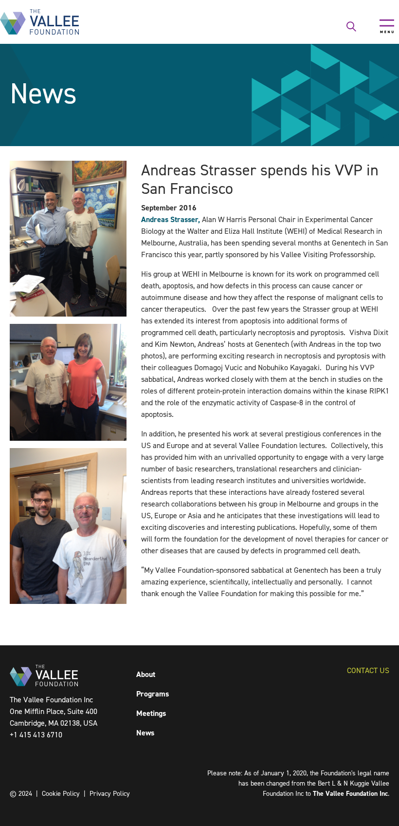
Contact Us (368, 670)
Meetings (151, 713)
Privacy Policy (110, 793)
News (145, 733)
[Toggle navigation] (387, 26)
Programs (152, 694)
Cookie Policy (61, 793)
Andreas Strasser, (170, 219)
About (145, 674)
